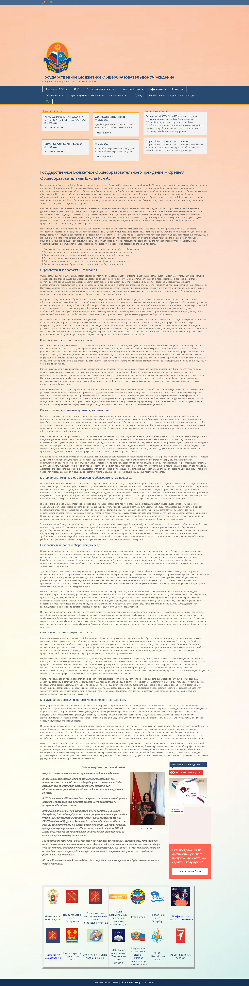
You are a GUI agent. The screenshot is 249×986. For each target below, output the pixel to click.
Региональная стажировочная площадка (172, 95)
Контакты (177, 89)
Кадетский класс (131, 89)
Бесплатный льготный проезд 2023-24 (63, 143)
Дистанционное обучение (86, 95)
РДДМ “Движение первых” (180, 956)
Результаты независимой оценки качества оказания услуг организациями (138, 956)
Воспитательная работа (100, 89)
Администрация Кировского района (72, 956)
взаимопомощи (118, 914)
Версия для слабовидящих (188, 772)
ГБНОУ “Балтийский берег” (157, 956)
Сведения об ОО (55, 89)
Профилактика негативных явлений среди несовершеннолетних (95, 918)
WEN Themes (148, 982)
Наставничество (118, 95)
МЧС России (138, 917)
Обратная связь (55, 95)
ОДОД (138, 95)
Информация (155, 89)
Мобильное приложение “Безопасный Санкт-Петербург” (118, 956)
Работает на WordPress (106, 982)
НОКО (75, 89)
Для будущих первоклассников (110, 116)
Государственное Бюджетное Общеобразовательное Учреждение (108, 77)
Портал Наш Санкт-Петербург (157, 918)
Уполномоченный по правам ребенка (95, 956)
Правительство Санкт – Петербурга (72, 918)
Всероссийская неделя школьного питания (167, 141)
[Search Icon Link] (47, 101)
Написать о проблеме (190, 871)
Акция (118, 911)
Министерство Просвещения (53, 918)
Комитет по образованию (53, 956)
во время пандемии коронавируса (118, 921)
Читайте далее (52, 127)
